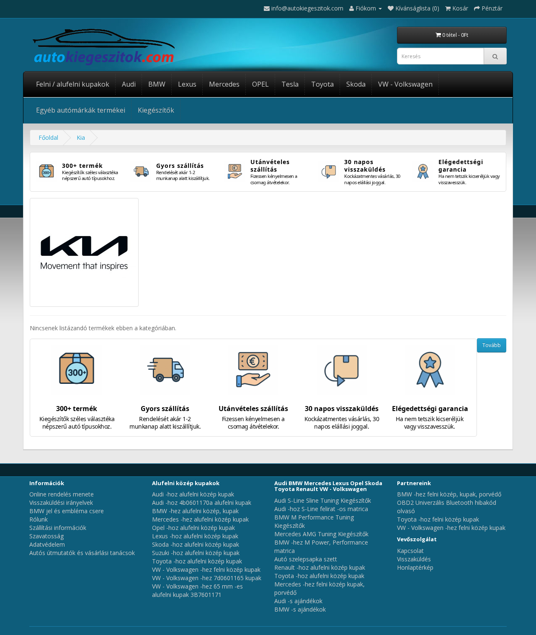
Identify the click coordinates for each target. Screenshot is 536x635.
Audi (129, 84)
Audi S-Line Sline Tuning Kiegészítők (322, 500)
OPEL (260, 84)
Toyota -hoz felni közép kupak (438, 519)
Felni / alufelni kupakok (72, 84)
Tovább (491, 345)
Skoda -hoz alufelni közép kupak (195, 544)
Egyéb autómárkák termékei (80, 110)
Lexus (187, 84)
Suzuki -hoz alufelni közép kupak (196, 553)
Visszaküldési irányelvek (61, 502)
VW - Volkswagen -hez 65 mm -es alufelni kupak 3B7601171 (197, 590)
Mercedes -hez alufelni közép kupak (200, 519)
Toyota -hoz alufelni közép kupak (197, 561)
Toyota (322, 84)
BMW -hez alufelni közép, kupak (195, 511)
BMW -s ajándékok (300, 609)
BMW (156, 84)
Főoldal (48, 137)
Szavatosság (46, 536)
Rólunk (38, 519)
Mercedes (224, 84)
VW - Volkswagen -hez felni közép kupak (206, 569)
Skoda (356, 84)
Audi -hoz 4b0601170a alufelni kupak (201, 502)
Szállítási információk (57, 528)
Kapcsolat (410, 551)
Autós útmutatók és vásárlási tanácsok (82, 553)
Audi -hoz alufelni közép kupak (193, 494)
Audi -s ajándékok (298, 601)
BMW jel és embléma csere (66, 511)
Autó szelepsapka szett (305, 559)
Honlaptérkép (415, 567)
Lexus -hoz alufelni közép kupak (195, 536)
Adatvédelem (47, 544)
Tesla (290, 84)
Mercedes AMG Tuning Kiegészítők (321, 534)
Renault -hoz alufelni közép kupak (319, 567)
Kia (81, 137)
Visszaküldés (414, 559)
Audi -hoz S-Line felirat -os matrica (321, 509)
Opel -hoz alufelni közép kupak (193, 528)
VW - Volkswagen (405, 84)
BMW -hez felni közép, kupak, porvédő (449, 494)
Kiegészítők (156, 110)
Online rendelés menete (61, 494)
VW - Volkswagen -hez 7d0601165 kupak (206, 578)
